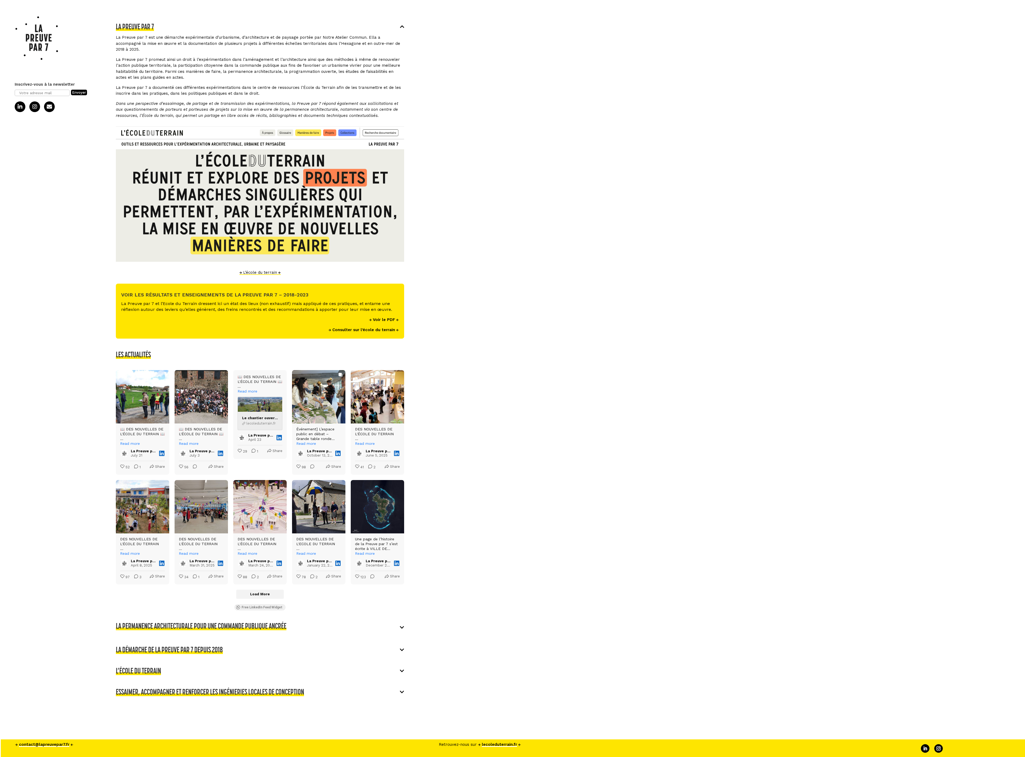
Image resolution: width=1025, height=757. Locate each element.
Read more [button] (130, 443)
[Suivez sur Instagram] (938, 748)
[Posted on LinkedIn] (162, 453)
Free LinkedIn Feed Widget (262, 607)
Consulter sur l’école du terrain (363, 329)
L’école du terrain (260, 272)
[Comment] (193, 467)
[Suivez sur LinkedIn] (925, 748)
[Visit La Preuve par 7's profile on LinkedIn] (124, 453)
